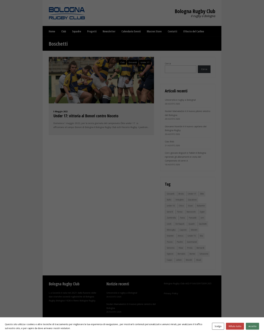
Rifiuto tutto (235, 326)
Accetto (252, 326)
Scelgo (218, 326)
